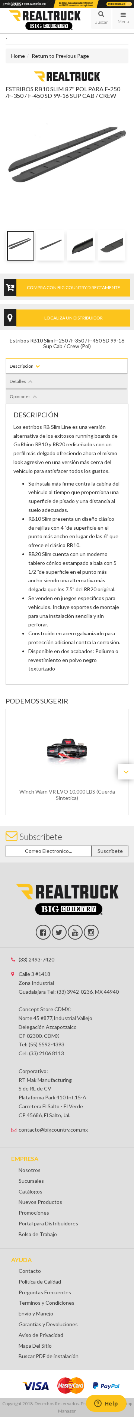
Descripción (22, 366)
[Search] (101, 18)
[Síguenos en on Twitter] (59, 932)
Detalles (18, 381)
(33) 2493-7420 (36, 959)
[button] (101, 18)
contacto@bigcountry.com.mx (53, 1129)
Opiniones (20, 396)
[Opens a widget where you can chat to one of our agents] (106, 1404)
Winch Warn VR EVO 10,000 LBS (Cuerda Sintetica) (67, 794)
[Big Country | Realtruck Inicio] (45, 21)
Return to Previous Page (60, 56)
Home (18, 56)
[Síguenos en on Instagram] (91, 932)
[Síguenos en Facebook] (43, 932)
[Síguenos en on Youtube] (75, 932)
